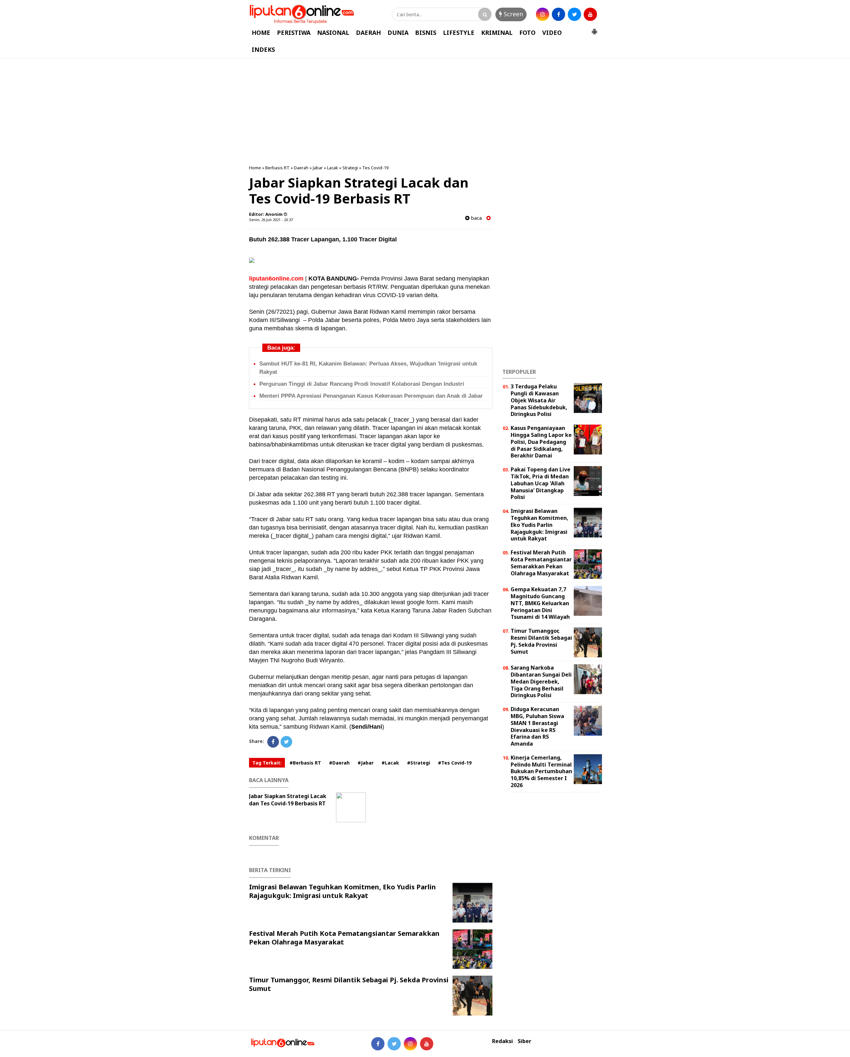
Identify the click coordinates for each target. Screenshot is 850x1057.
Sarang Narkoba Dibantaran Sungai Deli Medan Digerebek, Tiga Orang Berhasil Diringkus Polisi (541, 681)
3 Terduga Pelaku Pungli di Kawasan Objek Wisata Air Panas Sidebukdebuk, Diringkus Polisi (539, 400)
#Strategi (418, 763)
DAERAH (368, 33)
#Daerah (339, 763)
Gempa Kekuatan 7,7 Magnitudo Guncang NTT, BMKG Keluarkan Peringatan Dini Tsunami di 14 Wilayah (540, 603)
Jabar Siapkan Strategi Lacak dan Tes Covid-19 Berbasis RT (287, 799)
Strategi (350, 168)
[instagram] (542, 14)
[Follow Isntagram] (410, 1043)
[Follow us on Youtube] (426, 1043)
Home (255, 168)
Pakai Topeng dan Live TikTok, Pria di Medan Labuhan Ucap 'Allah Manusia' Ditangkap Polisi (540, 483)
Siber (524, 1041)
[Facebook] (273, 742)
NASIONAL (333, 33)
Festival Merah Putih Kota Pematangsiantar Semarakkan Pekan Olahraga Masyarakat (344, 937)
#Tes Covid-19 (454, 763)
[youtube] (590, 14)
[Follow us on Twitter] (394, 1043)
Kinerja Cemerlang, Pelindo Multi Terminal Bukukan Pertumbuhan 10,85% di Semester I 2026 (541, 771)
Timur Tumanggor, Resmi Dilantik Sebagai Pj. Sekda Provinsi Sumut (349, 984)
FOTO (527, 33)
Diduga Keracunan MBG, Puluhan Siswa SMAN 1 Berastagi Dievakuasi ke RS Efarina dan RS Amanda (537, 726)
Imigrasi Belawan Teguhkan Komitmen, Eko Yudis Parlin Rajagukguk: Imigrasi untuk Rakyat (342, 891)
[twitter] (574, 14)
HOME (261, 33)
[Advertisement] (425, 111)
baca (475, 218)
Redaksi (502, 1041)
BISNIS (425, 33)
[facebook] (558, 14)
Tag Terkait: (267, 763)
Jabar (318, 168)
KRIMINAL (497, 33)
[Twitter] (286, 742)
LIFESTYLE (458, 33)
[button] (594, 29)
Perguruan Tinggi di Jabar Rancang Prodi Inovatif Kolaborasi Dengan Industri (361, 384)
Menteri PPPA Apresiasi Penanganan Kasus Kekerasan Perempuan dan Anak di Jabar (371, 396)
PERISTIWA (293, 33)
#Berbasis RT (305, 763)
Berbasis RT (277, 168)
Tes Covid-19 (375, 168)
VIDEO (552, 33)
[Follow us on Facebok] (377, 1043)
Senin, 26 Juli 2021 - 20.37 (271, 219)
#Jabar (366, 763)
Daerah (301, 168)
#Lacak (390, 763)
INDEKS (263, 49)
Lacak (332, 168)
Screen (512, 14)
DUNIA (397, 33)
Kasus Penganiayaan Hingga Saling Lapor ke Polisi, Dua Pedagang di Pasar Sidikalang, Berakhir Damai (541, 441)
